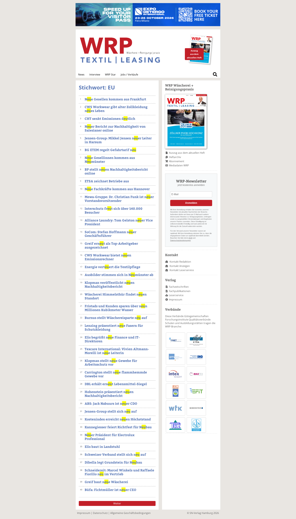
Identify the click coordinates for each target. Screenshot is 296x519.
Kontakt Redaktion (180, 261)
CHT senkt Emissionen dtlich (110, 118)
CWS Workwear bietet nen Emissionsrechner (108, 257)
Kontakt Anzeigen (180, 266)
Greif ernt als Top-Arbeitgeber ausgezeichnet (111, 245)
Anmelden (191, 203)
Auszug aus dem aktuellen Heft (187, 152)
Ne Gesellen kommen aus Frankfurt (115, 99)
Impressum (175, 299)
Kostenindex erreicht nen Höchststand (118, 419)
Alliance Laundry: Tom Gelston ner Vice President (119, 222)
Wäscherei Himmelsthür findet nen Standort (116, 296)
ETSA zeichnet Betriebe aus (107, 181)
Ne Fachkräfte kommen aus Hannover (117, 189)
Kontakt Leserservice (182, 270)
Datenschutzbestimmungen (180, 240)
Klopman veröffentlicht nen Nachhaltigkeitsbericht (109, 284)
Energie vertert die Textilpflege (112, 267)
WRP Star (110, 74)
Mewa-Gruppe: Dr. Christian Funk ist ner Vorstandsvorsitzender (119, 199)
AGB (190, 238)
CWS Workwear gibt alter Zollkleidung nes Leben (116, 109)
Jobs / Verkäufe (129, 74)
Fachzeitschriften (179, 286)
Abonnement (176, 161)
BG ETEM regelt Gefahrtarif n (110, 150)
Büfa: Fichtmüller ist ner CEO (110, 489)
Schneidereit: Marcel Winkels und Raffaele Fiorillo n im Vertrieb (119, 472)
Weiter (117, 503)
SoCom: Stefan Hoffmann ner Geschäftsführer (110, 234)
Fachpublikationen (179, 291)
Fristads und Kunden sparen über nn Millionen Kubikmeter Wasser (116, 308)
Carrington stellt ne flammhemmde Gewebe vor (116, 374)
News (81, 74)
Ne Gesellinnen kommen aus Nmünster (110, 159)
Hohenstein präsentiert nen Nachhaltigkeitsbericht (109, 393)
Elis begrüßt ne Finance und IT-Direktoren (112, 339)
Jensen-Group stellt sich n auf (111, 411)
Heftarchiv (175, 157)
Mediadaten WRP (179, 165)
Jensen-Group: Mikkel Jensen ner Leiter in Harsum (118, 140)
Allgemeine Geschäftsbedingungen (130, 513)
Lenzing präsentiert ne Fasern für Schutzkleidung (114, 327)
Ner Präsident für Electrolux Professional (109, 437)
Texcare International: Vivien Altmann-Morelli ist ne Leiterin (117, 351)
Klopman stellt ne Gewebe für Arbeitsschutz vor (111, 362)
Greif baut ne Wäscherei (106, 482)
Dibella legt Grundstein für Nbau (113, 462)
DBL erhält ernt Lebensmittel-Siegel (116, 384)
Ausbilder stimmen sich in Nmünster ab (119, 274)
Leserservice (176, 295)
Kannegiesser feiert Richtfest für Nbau (118, 427)
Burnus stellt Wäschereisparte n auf (116, 317)
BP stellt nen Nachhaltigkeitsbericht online (116, 171)
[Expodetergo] (148, 25)
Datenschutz (100, 513)
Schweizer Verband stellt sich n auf (115, 454)
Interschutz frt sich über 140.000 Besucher (113, 210)
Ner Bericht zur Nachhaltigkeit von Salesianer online (115, 128)
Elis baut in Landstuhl (102, 446)
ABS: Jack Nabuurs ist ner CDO (111, 403)
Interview (94, 74)
